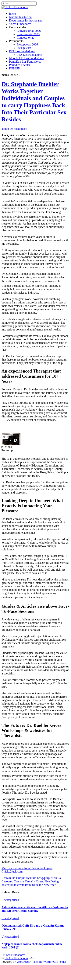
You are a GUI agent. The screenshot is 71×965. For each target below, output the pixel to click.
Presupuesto (24, 47)
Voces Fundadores (20, 23)
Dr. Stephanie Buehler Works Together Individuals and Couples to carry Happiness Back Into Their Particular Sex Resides (34, 102)
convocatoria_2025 (28, 34)
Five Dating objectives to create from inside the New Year (30, 883)
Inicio (12, 13)
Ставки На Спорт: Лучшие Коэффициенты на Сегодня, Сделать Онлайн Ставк (31, 879)
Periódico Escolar (19, 65)
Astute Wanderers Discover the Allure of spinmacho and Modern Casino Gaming (35, 909)
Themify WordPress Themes (49, 961)
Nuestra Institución (20, 17)
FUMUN (14, 68)
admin (5, 128)
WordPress (23, 961)
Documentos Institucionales (25, 20)
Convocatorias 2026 (29, 30)
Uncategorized (18, 128)
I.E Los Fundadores (16, 958)
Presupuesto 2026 (27, 44)
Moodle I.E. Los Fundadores (26, 58)
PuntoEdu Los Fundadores (25, 61)
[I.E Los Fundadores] (15, 7)
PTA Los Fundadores (22, 51)
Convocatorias (25, 37)
